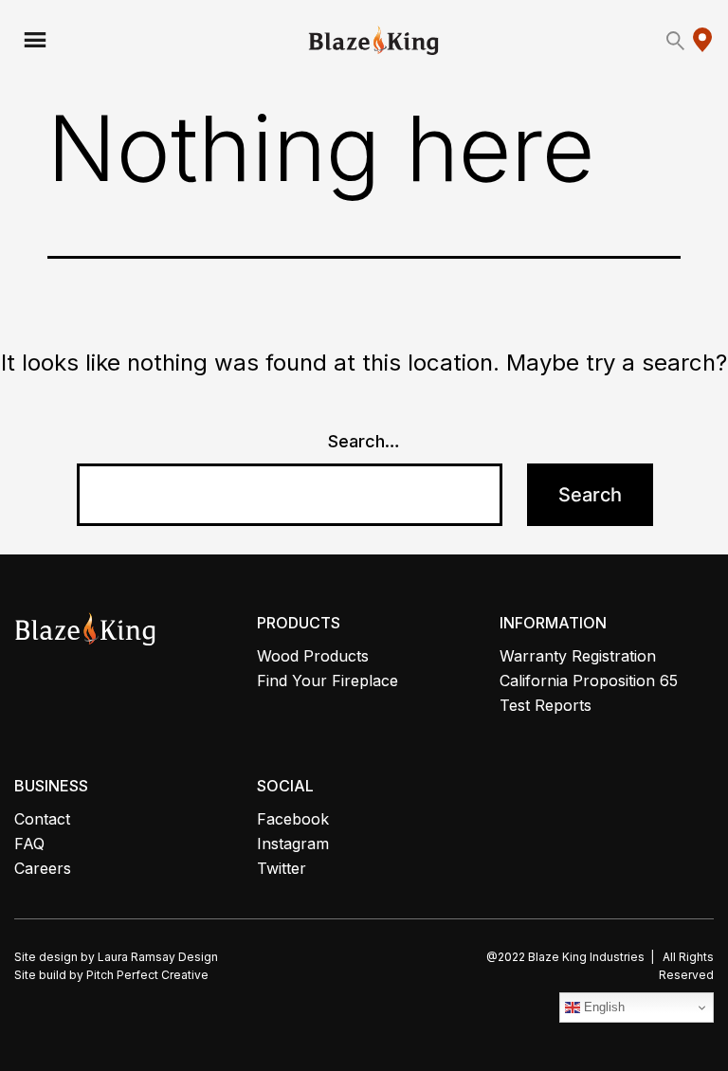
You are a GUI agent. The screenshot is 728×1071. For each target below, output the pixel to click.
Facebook (293, 818)
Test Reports (546, 705)
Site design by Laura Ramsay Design (116, 957)
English (602, 1007)
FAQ (29, 843)
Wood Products (313, 655)
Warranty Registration (578, 655)
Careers (42, 868)
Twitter (281, 868)
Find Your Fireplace (327, 680)
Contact (42, 818)
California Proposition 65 (589, 680)
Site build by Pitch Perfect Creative (111, 975)
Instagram (293, 843)
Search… (364, 441)
